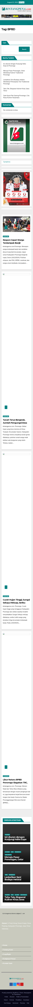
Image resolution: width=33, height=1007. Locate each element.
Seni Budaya (8, 854)
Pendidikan (18, 851)
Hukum (6, 1000)
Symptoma (6, 162)
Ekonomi (7, 834)
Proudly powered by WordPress (10, 992)
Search (24, 49)
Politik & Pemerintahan (22, 996)
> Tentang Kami (7, 950)
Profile (6, 996)
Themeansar (17, 994)
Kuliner (17, 894)
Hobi (12, 851)
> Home (4, 945)
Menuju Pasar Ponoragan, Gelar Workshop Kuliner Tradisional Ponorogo (14, 73)
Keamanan (6, 776)
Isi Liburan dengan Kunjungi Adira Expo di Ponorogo (15, 839)
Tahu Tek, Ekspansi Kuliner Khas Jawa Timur (15, 899)
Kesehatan (26, 1000)
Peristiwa (5, 236)
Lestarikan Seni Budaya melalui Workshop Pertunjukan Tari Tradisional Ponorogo (16, 82)
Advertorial (15, 1003)
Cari (4, 43)
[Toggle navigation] (30, 22)
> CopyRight (6, 954)
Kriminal (12, 1000)
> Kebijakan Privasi (8, 959)
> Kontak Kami (7, 963)
